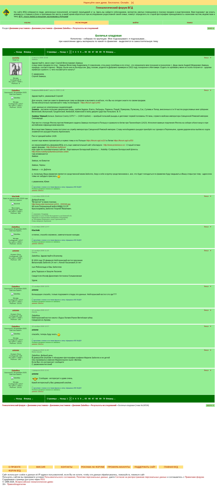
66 (89, 52)
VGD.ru (27, 23)
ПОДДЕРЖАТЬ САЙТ (145, 467)
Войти (135, 23)
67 (93, 52)
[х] (132, 2)
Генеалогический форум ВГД (114, 7)
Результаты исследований (85, 28)
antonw (15, 251)
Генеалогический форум (13, 405)
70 (104, 52)
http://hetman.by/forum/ (56, 147)
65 (86, 52)
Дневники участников (19, 28)
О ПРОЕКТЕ (15, 467)
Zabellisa (16, 90)
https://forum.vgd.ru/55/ (123, 140)
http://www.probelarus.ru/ (114, 145)
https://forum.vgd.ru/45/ (90, 103)
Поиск (190, 23)
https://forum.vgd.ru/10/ (96, 140)
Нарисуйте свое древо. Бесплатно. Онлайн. (106, 2)
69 (100, 52)
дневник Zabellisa (37, 190)
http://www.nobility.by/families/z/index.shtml (50, 152)
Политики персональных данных (92, 477)
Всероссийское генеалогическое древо (34, 482)
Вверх (206, 58)
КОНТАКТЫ (66, 467)
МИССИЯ (40, 467)
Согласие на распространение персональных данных (141, 477)
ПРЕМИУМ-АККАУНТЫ (119, 467)
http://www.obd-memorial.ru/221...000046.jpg (51, 204)
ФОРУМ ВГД (15, 470)
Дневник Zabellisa (62, 28)
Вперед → (28, 52)
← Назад (18, 52)
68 (97, 52)
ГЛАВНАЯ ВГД (171, 467)
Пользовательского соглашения (59, 477)
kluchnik (16, 196)
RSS (43, 479)
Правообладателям (16, 484)
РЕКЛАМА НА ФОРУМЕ (93, 467)
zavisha (15, 58)
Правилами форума (194, 477)
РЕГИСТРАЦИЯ (81, 23)
